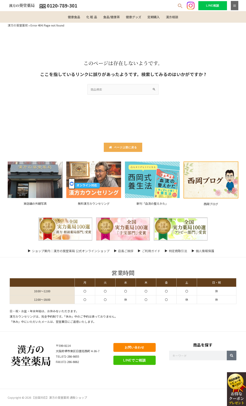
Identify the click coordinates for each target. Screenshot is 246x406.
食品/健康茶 (111, 17)
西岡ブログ (211, 204)
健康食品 (74, 17)
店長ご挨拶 (125, 250)
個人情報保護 (205, 250)
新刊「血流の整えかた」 (152, 203)
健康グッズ (133, 17)
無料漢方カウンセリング (94, 203)
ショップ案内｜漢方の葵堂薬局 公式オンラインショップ (71, 250)
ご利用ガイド (151, 250)
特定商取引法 (178, 250)
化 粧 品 (91, 17)
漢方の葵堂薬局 (18, 25)
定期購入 (153, 17)
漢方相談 (172, 17)
